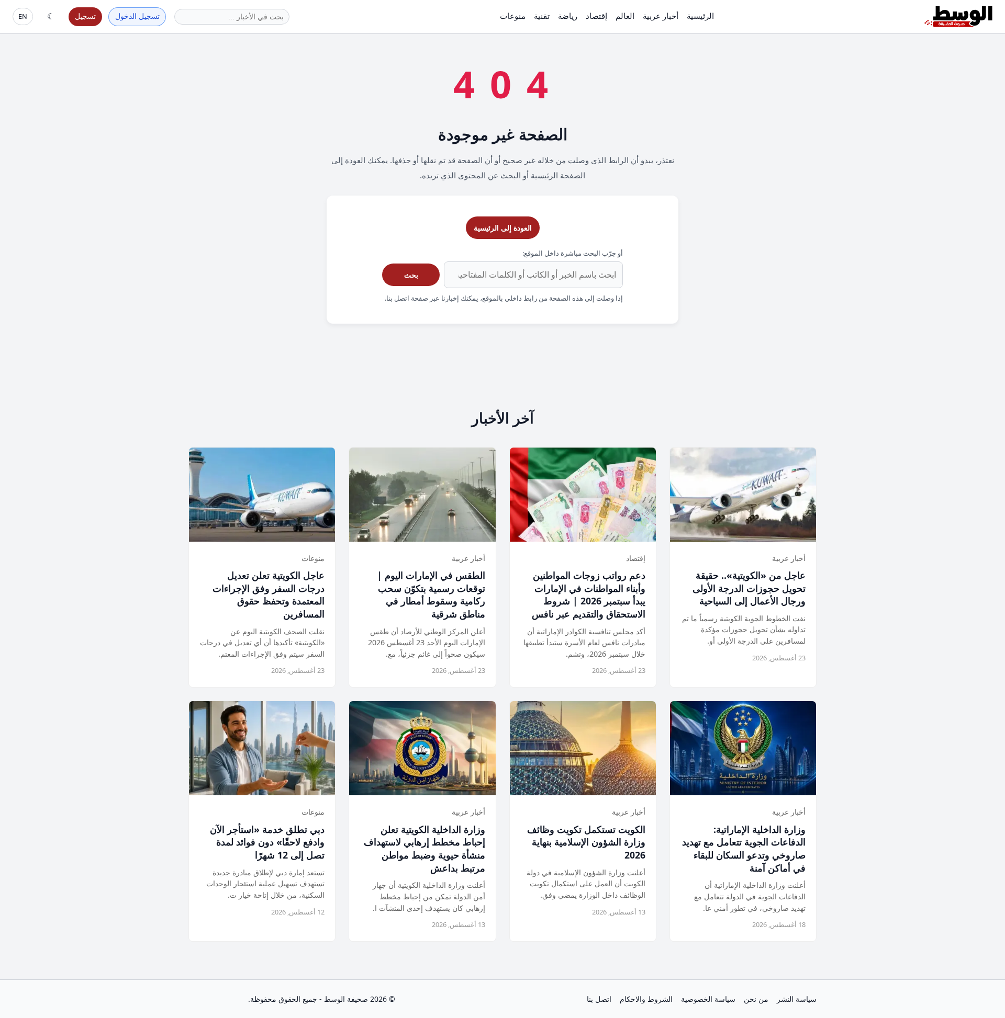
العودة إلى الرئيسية (503, 228)
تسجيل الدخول (137, 16)
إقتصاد (596, 15)
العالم (625, 15)
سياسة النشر (797, 999)
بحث (411, 275)
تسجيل (85, 16)
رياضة (567, 15)
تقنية (542, 15)
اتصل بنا (599, 999)
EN (22, 16)
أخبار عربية (660, 15)
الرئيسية (700, 15)
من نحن (756, 999)
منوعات (513, 15)
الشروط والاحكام (646, 999)
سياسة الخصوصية (708, 999)
